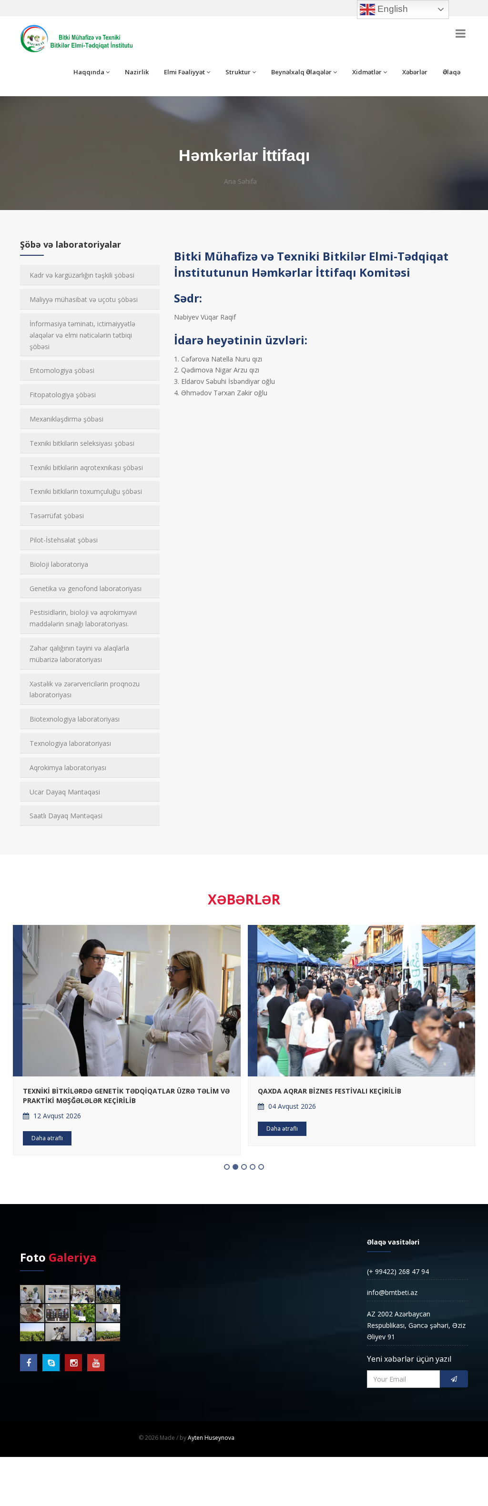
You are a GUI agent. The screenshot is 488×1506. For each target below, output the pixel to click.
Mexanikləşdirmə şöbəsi (66, 418)
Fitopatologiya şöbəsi (63, 394)
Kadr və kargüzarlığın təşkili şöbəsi (82, 275)
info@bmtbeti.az (392, 1292)
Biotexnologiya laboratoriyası (75, 718)
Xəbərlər (414, 72)
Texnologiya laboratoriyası (70, 743)
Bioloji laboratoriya (59, 564)
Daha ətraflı (47, 1138)
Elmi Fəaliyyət (184, 72)
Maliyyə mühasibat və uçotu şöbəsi (84, 299)
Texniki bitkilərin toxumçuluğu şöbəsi (86, 491)
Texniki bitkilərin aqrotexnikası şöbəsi (86, 467)
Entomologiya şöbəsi (62, 370)
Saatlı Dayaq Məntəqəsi (66, 815)
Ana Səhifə (240, 181)
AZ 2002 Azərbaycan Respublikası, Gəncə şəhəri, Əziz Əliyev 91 (416, 1325)
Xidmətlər (367, 72)
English (391, 9)
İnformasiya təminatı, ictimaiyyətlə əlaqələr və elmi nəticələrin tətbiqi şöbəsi (82, 335)
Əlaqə (451, 72)
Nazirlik (137, 72)
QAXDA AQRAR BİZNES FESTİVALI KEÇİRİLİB (329, 1090)
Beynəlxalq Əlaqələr (301, 72)
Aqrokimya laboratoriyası (68, 767)
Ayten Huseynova (211, 1438)
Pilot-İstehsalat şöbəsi (64, 539)
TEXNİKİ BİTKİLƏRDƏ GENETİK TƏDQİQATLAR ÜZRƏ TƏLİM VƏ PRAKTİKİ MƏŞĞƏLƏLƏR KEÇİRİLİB (126, 1095)
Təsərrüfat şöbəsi (57, 515)
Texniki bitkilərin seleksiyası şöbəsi (82, 443)
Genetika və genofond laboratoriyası (86, 588)
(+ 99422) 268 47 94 (398, 1271)
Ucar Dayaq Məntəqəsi (65, 791)
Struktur (238, 72)
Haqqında (88, 72)
